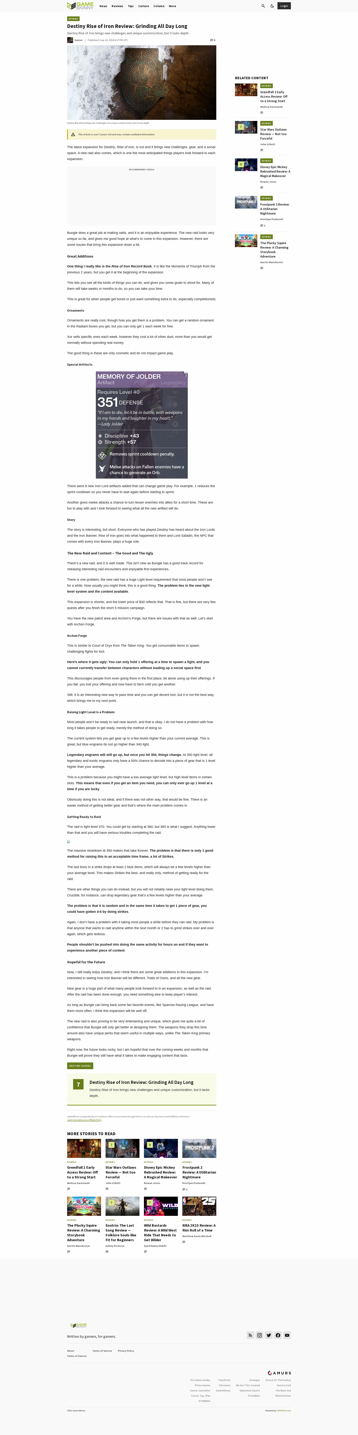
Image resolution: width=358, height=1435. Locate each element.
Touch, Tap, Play (200, 1395)
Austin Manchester (78, 1246)
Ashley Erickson (115, 1246)
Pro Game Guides (200, 1380)
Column (158, 6)
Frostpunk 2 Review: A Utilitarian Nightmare (199, 1172)
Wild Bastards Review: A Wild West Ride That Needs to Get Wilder (160, 1232)
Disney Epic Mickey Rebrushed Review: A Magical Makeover (160, 1172)
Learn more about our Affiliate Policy (84, 1119)
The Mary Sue (283, 1390)
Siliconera (224, 1385)
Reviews (117, 6)
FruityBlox (254, 1395)
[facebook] (278, 1335)
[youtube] (287, 1335)
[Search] (263, 6)
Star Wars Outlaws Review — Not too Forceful (121, 1172)
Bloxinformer (283, 1395)
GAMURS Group (284, 1410)
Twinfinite (224, 1380)
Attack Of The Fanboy (278, 1380)
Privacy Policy (126, 1350)
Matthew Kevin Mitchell (196, 1236)
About (70, 1350)
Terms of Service (102, 1350)
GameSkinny (223, 1390)
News (103, 6)
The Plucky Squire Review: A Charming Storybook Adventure (83, 1232)
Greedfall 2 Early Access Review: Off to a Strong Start (82, 1172)
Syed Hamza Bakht (155, 1246)
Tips (131, 6)
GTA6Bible (204, 1401)
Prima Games (202, 1385)
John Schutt (113, 1183)
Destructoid (284, 1385)
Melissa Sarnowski (78, 1183)
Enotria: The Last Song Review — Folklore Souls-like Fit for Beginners (121, 1232)
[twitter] (269, 1335)
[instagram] (259, 1335)
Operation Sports (250, 1390)
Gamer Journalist (200, 1390)
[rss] (250, 1335)
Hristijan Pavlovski (193, 1183)
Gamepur (254, 1380)
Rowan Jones (152, 1183)
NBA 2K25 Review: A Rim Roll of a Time (199, 1227)
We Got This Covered (248, 1385)
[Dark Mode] (272, 6)
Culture (143, 6)
